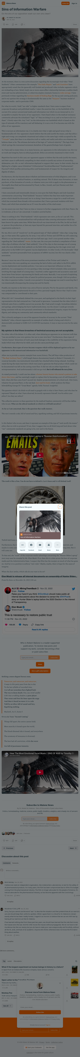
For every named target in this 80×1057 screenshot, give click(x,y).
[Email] (40, 545)
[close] (60, 506)
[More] (57, 545)
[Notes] (48, 545)
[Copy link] (22, 545)
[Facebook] (31, 545)
